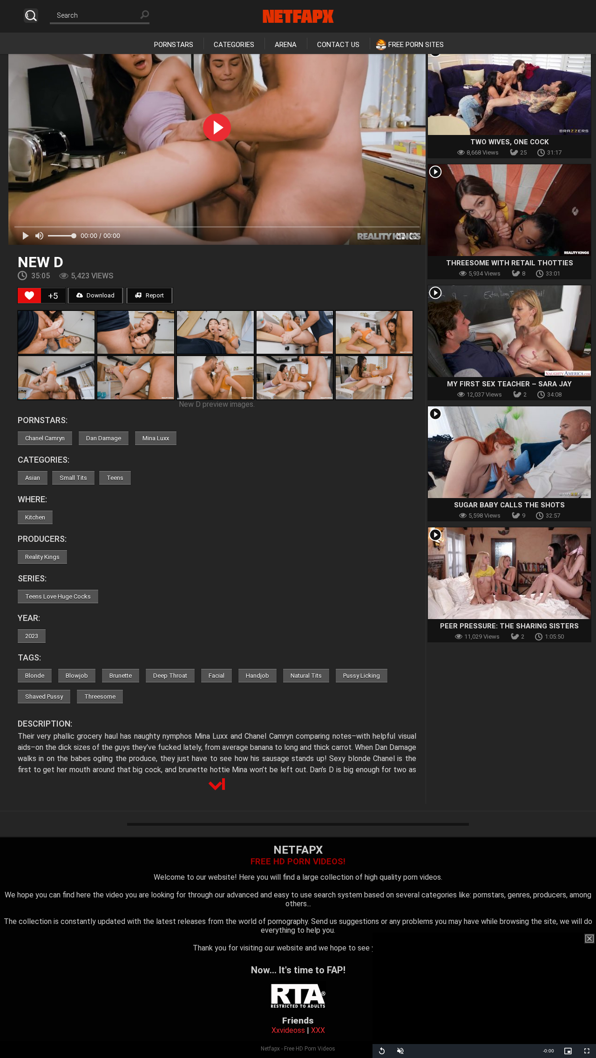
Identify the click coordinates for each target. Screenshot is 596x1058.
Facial (216, 675)
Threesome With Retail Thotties (509, 263)
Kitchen (35, 517)
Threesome (99, 696)
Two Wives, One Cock (509, 142)
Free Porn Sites (416, 44)
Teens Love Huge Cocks (58, 596)
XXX (318, 1030)
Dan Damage (103, 438)
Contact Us (338, 44)
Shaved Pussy (44, 696)
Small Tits (73, 477)
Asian (32, 477)
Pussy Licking (361, 675)
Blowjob (77, 675)
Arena (286, 44)
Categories (234, 44)
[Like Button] (29, 295)
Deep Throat (170, 675)
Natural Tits (306, 675)
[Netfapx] (298, 16)
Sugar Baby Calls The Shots (509, 505)
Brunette (120, 675)
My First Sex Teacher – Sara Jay (509, 384)
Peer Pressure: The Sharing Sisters (509, 626)
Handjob (257, 675)
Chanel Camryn (45, 438)
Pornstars (173, 44)
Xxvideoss (288, 1030)
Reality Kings (42, 556)
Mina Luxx (155, 438)
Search (31, 15)
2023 (31, 636)
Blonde (34, 675)
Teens (115, 477)
